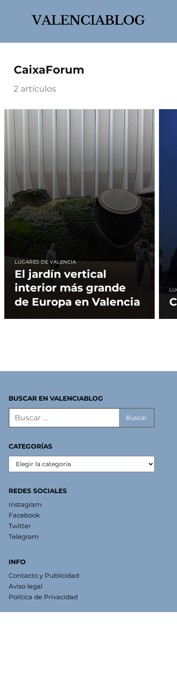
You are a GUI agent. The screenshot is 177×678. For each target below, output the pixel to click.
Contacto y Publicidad (44, 575)
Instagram (25, 504)
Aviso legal (26, 586)
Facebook (24, 515)
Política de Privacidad (43, 597)
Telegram (24, 536)
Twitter (20, 526)
